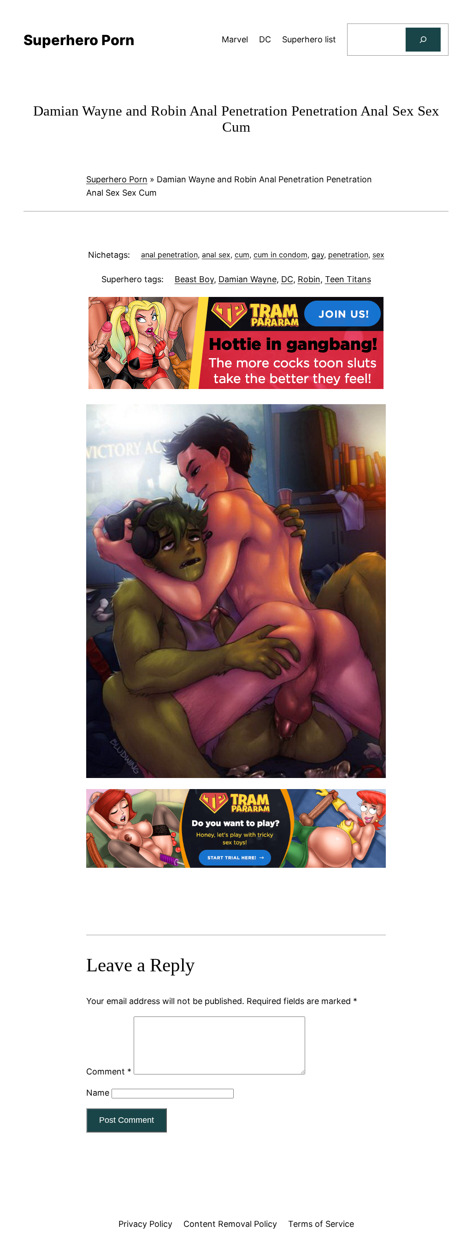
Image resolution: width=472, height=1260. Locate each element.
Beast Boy (194, 279)
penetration (348, 254)
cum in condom (280, 254)
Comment (108, 1071)
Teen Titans (348, 279)
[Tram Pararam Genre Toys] (236, 865)
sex (378, 254)
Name (97, 1092)
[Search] (423, 40)
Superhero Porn (117, 179)
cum (242, 254)
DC (287, 279)
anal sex (216, 254)
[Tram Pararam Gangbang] (236, 386)
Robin (309, 279)
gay (318, 254)
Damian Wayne (247, 279)
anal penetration (169, 254)
